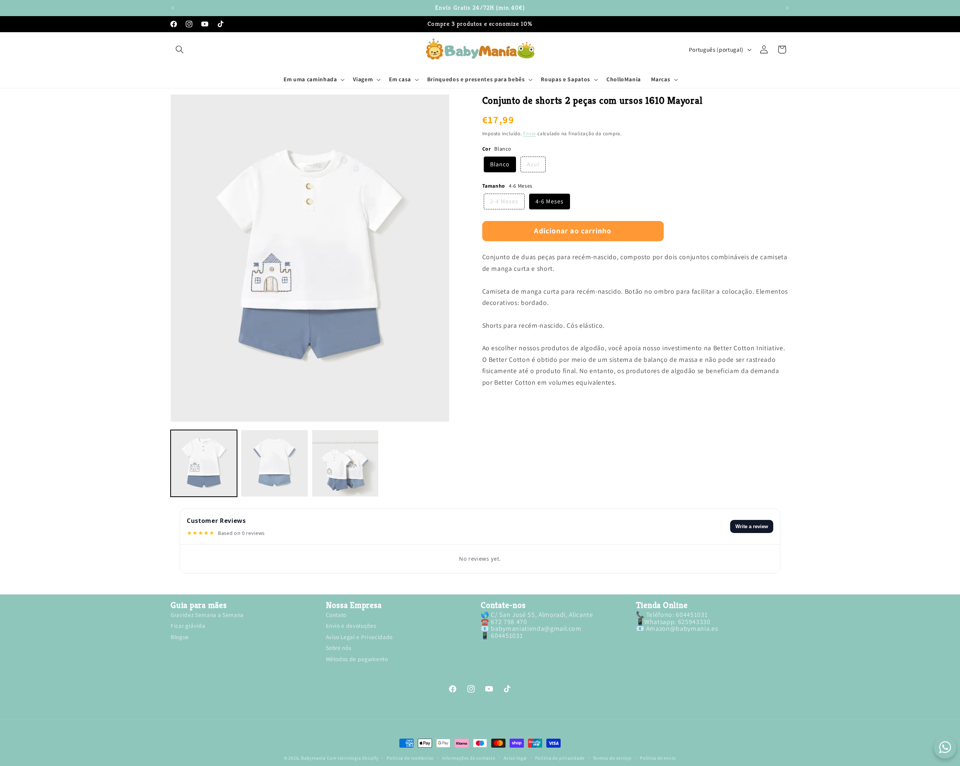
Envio (529, 134)
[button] (180, 49)
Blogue (180, 637)
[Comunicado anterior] (173, 8)
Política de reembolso (410, 758)
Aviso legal (515, 758)
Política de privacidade (560, 758)
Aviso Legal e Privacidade (359, 637)
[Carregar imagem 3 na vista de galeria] (274, 463)
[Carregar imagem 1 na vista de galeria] (204, 463)
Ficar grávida (188, 626)
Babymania (313, 758)
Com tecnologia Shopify (353, 758)
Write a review (751, 526)
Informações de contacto (469, 758)
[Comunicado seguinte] (787, 8)
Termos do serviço (612, 758)
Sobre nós (338, 648)
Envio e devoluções (351, 626)
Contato (336, 615)
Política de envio (658, 758)
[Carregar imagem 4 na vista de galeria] (345, 463)
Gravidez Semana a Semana (207, 615)
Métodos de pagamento (357, 659)
